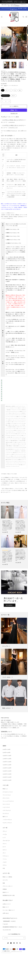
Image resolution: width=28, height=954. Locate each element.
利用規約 (5, 889)
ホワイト (5, 849)
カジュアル (5, 646)
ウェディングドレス (7, 822)
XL (15, 90)
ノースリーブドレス (7, 819)
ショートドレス (6, 807)
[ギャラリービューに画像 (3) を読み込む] (21, 65)
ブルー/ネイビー (6, 840)
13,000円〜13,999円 (7, 761)
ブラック (5, 831)
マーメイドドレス (7, 795)
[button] (1, 16)
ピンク (4, 846)
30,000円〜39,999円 (7, 774)
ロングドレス (6, 813)
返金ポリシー (6, 892)
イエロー (5, 862)
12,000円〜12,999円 (7, 758)
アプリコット (5, 95)
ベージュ (5, 859)
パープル (5, 834)
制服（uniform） (6, 708)
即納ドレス (5, 788)
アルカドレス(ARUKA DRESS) (12, 951)
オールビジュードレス (8, 792)
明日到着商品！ (9, 605)
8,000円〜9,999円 (6, 752)
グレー (13, 95)
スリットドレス (6, 804)
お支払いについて (7, 904)
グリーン (5, 843)
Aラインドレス (6, 798)
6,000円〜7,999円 (6, 749)
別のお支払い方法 (14, 113)
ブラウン (5, 865)
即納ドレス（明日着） (8, 877)
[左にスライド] (1, 65)
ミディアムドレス (7, 810)
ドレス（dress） (6, 677)
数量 (2, 98)
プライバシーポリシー (8, 886)
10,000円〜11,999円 (7, 755)
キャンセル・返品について (9, 910)
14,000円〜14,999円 (7, 764)
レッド (4, 837)
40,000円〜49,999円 (7, 777)
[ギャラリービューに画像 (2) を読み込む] (14, 65)
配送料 (5, 85)
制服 (4, 883)
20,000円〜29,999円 (7, 771)
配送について (6, 907)
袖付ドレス (5, 816)
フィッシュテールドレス (8, 801)
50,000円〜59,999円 (7, 780)
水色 (4, 868)
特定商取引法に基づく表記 (9, 895)
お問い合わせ (6, 913)
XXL (20, 90)
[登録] (23, 937)
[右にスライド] (26, 65)
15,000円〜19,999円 (7, 768)
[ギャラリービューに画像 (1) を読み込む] (6, 65)
